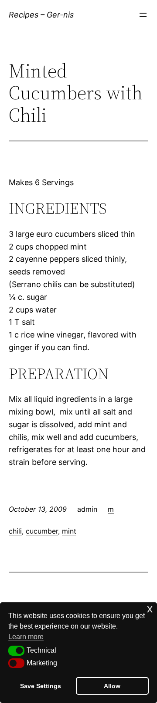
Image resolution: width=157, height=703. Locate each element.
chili (15, 531)
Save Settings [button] (40, 685)
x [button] (150, 609)
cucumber (42, 531)
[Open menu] (143, 15)
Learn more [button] (26, 636)
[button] (16, 650)
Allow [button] (112, 685)
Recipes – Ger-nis (41, 14)
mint (69, 531)
